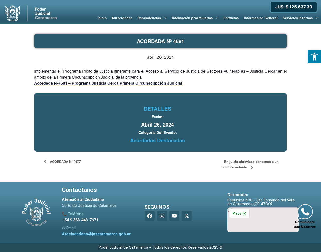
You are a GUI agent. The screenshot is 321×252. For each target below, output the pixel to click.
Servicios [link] (231, 18)
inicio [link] (102, 18)
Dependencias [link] (149, 18)
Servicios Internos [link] (298, 18)
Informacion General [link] (261, 18)
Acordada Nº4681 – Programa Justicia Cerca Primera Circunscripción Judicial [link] (108, 83)
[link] (314, 56)
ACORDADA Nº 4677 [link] (65, 161)
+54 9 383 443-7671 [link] (80, 220)
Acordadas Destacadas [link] (157, 140)
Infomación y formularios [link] (192, 18)
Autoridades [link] (122, 18)
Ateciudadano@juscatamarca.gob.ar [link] (96, 234)
